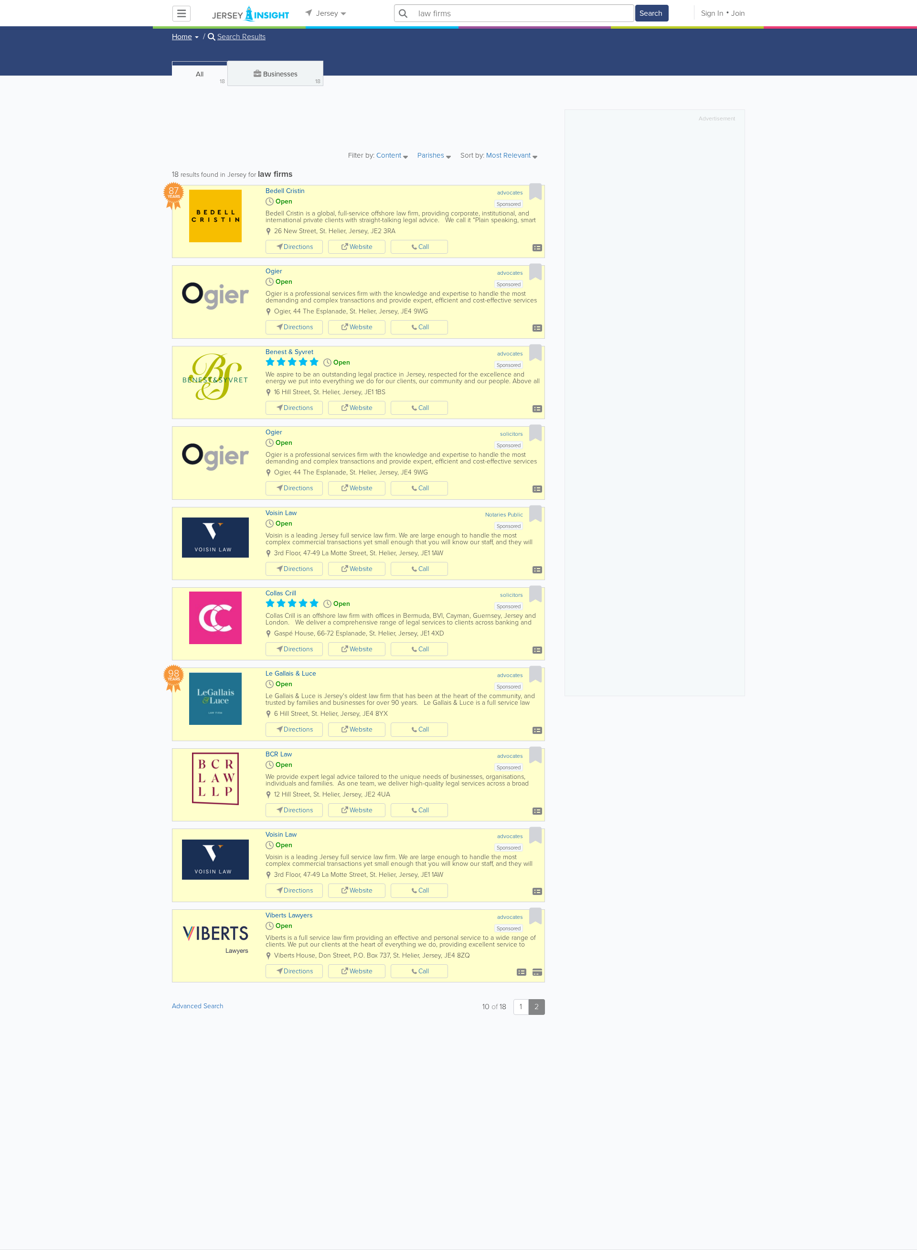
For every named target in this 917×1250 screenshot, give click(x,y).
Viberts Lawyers (289, 915)
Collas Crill (281, 593)
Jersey (326, 13)
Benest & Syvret (289, 352)
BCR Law (279, 754)
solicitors (511, 434)
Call (423, 246)
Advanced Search (198, 1006)
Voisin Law (281, 513)
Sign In (712, 13)
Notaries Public (504, 514)
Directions (298, 246)
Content (389, 156)
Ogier (274, 271)
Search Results (241, 37)
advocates (510, 192)
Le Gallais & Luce (291, 673)
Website (361, 246)
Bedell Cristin (285, 191)
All (210, 77)
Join (738, 13)
